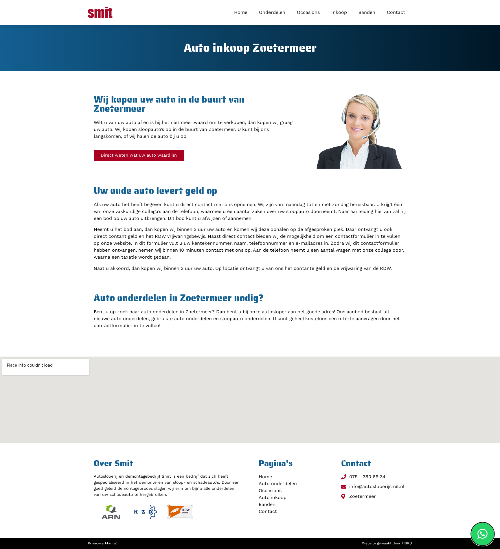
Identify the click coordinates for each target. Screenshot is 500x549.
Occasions (308, 12)
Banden (367, 12)
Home (240, 12)
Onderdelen (272, 12)
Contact (396, 12)
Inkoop (339, 12)
